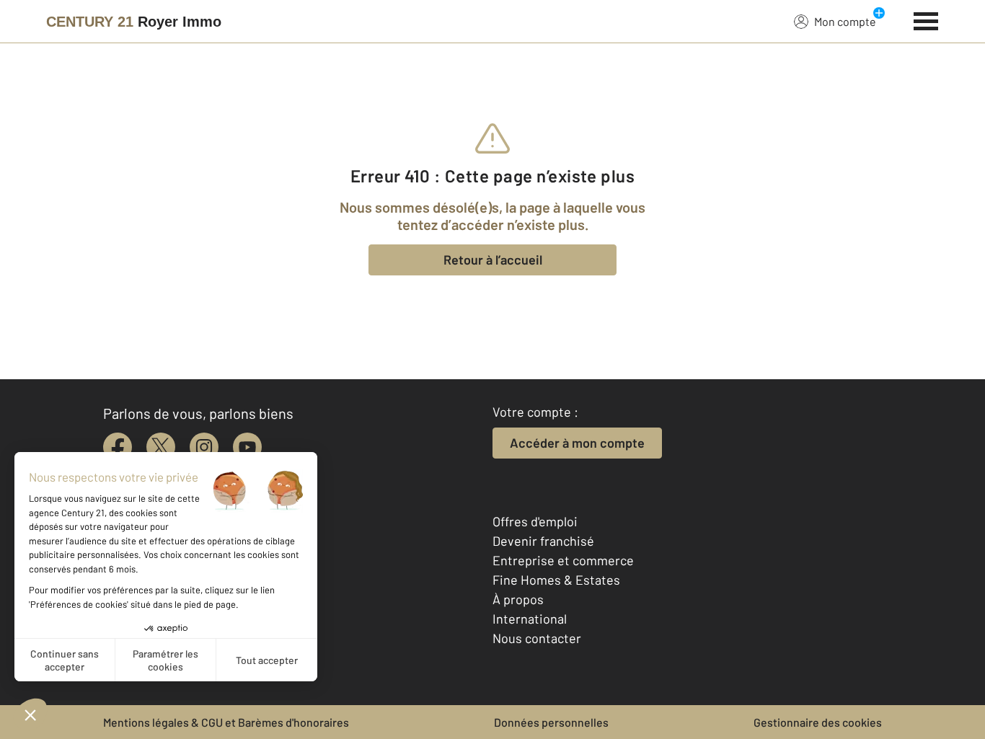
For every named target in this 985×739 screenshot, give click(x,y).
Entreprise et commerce (563, 560)
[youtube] (247, 447)
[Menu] (926, 19)
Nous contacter (536, 638)
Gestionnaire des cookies (818, 722)
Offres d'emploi (535, 521)
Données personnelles (551, 722)
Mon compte (845, 21)
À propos (518, 599)
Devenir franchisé (543, 541)
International (529, 619)
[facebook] (117, 447)
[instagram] (204, 447)
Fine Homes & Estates (556, 580)
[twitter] (160, 447)
